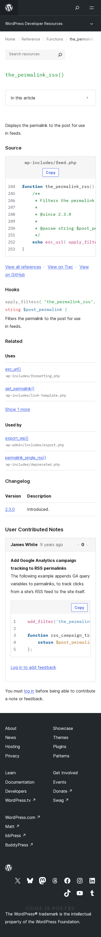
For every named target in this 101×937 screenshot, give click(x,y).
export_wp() (16, 438)
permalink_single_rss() (25, 457)
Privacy (12, 755)
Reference (31, 39)
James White (24, 544)
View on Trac (60, 266)
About (11, 728)
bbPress (15, 835)
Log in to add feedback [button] (33, 667)
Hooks (12, 289)
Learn (10, 772)
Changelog (17, 481)
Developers (16, 791)
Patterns (61, 755)
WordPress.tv (20, 800)
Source (13, 148)
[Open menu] (92, 8)
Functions (55, 39)
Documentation (19, 782)
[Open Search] (77, 8)
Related (14, 341)
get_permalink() (19, 388)
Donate (63, 791)
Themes (60, 737)
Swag (61, 800)
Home (10, 39)
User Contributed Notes (34, 529)
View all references (23, 266)
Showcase (63, 728)
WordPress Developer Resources (34, 23)
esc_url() (13, 369)
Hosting (12, 746)
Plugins (59, 746)
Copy (50, 172)
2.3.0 (10, 509)
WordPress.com (22, 817)
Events (59, 782)
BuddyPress (19, 844)
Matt (12, 826)
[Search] (60, 55)
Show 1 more (17, 409)
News (10, 737)
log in (29, 691)
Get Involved (65, 772)
